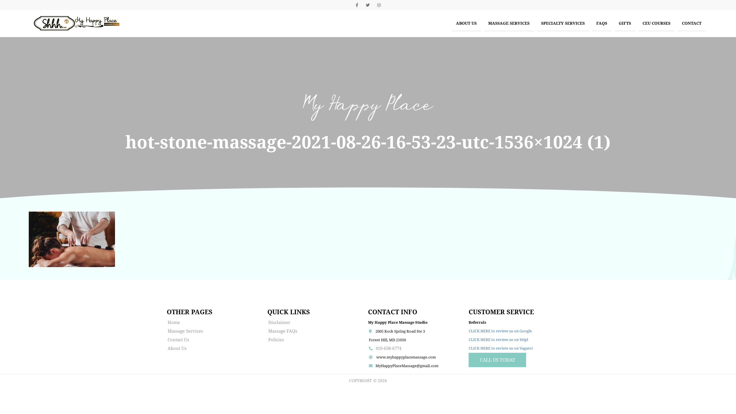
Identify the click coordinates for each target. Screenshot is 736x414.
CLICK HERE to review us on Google (500, 331)
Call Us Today (497, 360)
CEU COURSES (656, 23)
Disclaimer (279, 322)
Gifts (625, 23)
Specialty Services (563, 23)
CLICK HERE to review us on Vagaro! (501, 348)
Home (174, 322)
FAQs (601, 23)
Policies (276, 339)
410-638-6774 (388, 348)
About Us (466, 23)
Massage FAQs (282, 331)
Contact (692, 23)
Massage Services (509, 23)
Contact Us (178, 339)
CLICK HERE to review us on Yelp (498, 339)
